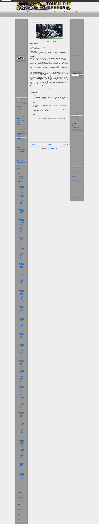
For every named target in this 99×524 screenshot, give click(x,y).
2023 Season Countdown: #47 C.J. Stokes (21, 479)
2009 (19, 518)
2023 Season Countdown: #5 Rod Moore (21, 207)
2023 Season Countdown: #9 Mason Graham (21, 233)
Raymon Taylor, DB (20, 153)
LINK (49, 53)
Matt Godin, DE (20, 143)
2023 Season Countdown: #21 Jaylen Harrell (21, 320)
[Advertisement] (21, 36)
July (20, 489)
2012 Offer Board (30, 14)
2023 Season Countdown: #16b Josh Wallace (21, 287)
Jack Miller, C (19, 157)
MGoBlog (74, 125)
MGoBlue (54, 41)
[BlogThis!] (48, 89)
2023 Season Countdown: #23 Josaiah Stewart (21, 330)
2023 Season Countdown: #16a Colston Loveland (21, 281)
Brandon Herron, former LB (21, 110)
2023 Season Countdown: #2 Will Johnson (21, 192)
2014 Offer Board (75, 12)
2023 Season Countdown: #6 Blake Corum (21, 211)
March (20, 495)
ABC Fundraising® (74, 176)
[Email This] (47, 89)
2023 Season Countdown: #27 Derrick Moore (21, 351)
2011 (19, 514)
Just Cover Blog (75, 121)
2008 (19, 519)
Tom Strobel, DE (20, 122)
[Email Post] (45, 89)
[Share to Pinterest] (51, 89)
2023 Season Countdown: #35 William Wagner (21, 393)
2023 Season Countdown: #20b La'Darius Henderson (21, 314)
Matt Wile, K (19, 147)
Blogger (81, 199)
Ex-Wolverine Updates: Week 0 (21, 238)
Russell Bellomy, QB (21, 151)
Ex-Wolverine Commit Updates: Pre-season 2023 (21, 226)
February (21, 497)
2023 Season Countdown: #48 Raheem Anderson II (21, 485)
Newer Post (33, 144)
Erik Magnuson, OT (20, 116)
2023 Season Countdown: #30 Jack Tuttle (21, 367)
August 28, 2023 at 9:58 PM (40, 95)
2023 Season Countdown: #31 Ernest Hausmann (21, 372)
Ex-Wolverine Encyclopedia (71, 14)
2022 (19, 501)
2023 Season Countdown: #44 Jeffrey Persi (21, 451)
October (20, 178)
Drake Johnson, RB (20, 129)
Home (18, 12)
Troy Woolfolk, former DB (21, 113)
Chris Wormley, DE (20, 120)
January (20, 499)
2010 (19, 516)
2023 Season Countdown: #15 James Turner (21, 276)
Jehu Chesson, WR (20, 138)
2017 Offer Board (45, 12)
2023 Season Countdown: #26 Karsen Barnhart (21, 346)
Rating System (20, 16)
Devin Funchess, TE (20, 128)
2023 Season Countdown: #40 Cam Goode (21, 425)
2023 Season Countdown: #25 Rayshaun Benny (21, 340)
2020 (19, 504)
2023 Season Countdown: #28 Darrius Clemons (21, 357)
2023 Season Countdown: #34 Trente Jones (21, 388)
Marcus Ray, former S (21, 149)
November (21, 176)
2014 (19, 509)
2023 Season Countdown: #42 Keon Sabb (21, 442)
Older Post (65, 144)
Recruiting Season (75, 127)
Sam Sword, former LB (21, 142)
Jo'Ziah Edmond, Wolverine (21, 461)
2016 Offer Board (55, 12)
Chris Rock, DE (20, 155)
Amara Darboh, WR (20, 140)
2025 (19, 170)
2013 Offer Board (20, 14)
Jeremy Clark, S (20, 118)
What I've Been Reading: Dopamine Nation (21, 437)
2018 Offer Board (36, 12)
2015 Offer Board (65, 12)
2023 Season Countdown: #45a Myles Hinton (21, 456)
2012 (19, 513)
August (20, 181)
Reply (34, 112)
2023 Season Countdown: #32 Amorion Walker (21, 377)
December (21, 175)
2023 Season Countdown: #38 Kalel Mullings (21, 409)
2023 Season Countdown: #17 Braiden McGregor (21, 292)
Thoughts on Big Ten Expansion (21, 464)
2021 (19, 502)
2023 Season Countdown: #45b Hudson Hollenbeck (21, 469)
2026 (19, 168)
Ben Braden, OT (20, 136)
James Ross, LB (20, 124)
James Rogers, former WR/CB (21, 134)
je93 (37, 117)
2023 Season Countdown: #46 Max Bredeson (21, 475)
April (20, 494)
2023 (19, 173)
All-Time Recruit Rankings (40, 16)
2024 (19, 171)
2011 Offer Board (40, 14)
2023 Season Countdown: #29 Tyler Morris (21, 362)
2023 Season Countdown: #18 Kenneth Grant (21, 297)
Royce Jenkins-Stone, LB (21, 114)
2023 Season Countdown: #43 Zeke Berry (21, 446)
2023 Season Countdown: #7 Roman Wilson (21, 216)
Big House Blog (75, 118)
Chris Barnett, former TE (21, 162)
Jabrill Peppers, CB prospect (20, 107)
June (20, 490)
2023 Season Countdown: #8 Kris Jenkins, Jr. (21, 221)
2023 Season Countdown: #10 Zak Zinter (21, 250)
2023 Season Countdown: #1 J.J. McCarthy (21, 188)
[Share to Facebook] (50, 89)
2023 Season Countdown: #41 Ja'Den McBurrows (21, 431)
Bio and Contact (60, 14)
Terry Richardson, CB (21, 126)
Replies (35, 114)
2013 (19, 511)
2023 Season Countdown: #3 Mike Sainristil (21, 197)
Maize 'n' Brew (74, 123)
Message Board (29, 16)
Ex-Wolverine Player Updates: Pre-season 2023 (21, 243)
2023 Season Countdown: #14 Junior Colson (21, 270)
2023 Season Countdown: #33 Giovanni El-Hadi (21, 383)
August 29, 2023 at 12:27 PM (43, 117)
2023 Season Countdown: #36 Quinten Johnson (21, 399)
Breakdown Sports (75, 120)
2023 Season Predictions (21, 183)
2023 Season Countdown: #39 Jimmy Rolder (21, 414)
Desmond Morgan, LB (21, 158)
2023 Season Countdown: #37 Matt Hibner (21, 404)
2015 (19, 507)
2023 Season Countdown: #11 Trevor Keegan (21, 254)
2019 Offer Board (26, 12)
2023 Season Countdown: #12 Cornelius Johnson (21, 260)
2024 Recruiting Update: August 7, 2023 (21, 419)
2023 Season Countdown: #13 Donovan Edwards (21, 265)
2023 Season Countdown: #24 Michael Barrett (21, 335)
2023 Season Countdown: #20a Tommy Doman (21, 308)
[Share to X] (49, 89)
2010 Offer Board (50, 14)
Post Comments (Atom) (52, 148)
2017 (19, 506)
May (20, 492)
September (21, 180)
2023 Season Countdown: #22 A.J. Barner (21, 325)
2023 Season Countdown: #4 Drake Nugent (21, 201)
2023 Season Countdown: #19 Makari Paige (21, 303)
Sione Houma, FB (20, 131)
